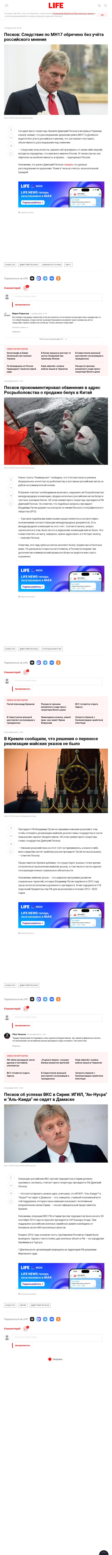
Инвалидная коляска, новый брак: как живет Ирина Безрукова (56, 720)
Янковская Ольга (27, 933)
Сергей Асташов (27, 212)
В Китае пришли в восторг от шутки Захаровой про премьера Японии (56, 355)
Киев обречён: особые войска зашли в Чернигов (54, 367)
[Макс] (38, 278)
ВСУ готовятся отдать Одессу (86, 705)
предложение (49, 1534)
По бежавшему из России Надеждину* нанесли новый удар (21, 368)
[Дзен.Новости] (32, 278)
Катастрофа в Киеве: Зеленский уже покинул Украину (19, 355)
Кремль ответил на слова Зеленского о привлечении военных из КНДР (21, 1404)
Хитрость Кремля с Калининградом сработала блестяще (89, 720)
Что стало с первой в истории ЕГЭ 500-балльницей (17, 1417)
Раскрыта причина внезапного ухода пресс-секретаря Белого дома (88, 368)
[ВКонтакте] (51, 278)
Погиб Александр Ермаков (20, 704)
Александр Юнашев (28, 1294)
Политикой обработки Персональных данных (73, 13)
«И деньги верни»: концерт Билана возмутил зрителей (55, 1061)
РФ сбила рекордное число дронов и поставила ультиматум (21, 1062)
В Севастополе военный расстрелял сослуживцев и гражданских (89, 355)
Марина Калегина (28, 597)
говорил (68, 164)
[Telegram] (45, 278)
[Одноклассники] (58, 278)
